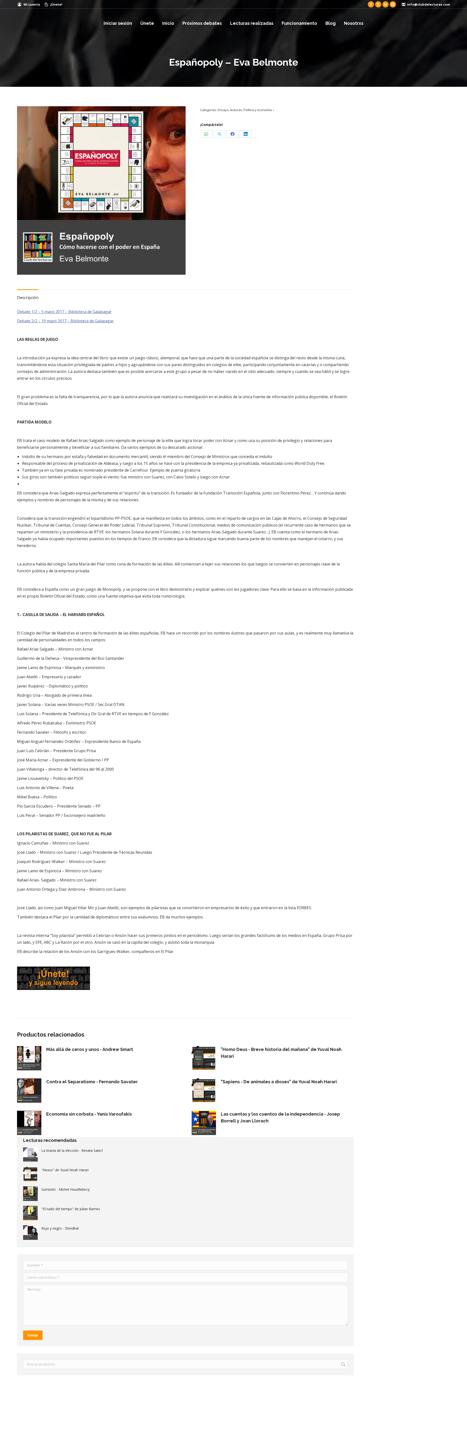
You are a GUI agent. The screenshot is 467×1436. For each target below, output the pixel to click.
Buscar (342, 1364)
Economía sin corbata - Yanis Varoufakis (89, 1114)
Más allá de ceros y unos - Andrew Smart (89, 1049)
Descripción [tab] (27, 297)
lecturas (236, 110)
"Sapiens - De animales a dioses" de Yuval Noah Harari (279, 1081)
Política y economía (257, 110)
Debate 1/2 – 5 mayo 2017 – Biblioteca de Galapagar (64, 311)
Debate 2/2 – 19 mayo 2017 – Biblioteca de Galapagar (65, 321)
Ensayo (223, 110)
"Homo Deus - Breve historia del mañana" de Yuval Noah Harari (281, 1053)
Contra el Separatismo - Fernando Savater (92, 1081)
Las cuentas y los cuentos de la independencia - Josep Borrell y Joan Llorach (280, 1117)
